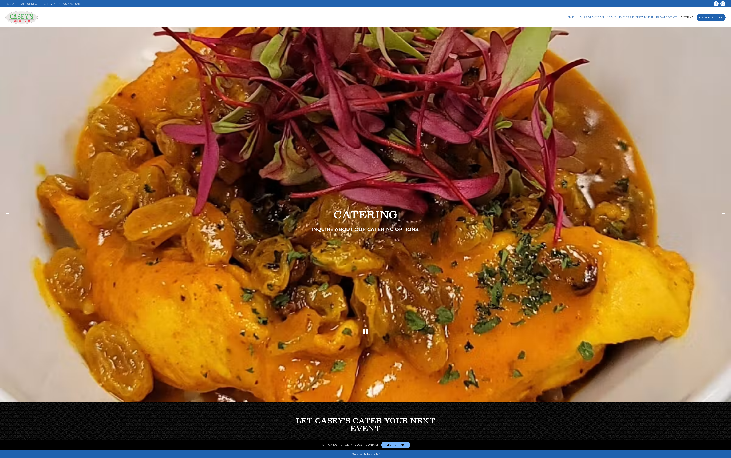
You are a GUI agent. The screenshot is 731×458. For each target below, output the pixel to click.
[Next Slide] (724, 215)
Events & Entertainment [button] (636, 17)
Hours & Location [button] (591, 17)
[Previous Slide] (7, 215)
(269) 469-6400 (72, 3)
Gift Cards (330, 444)
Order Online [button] (711, 17)
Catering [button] (687, 17)
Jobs (358, 444)
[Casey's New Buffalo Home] (21, 17)
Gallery (346, 444)
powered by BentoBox (365, 454)
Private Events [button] (667, 17)
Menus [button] (570, 17)
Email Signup (395, 445)
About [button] (611, 17)
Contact (372, 444)
